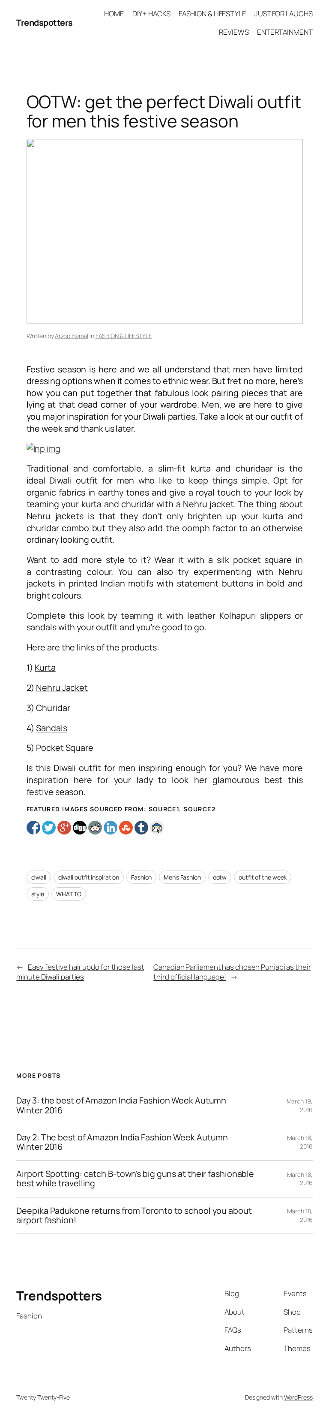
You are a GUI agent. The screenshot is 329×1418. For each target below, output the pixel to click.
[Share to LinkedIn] (110, 827)
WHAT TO (68, 894)
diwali (38, 877)
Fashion (141, 877)
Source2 (199, 809)
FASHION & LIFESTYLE (124, 336)
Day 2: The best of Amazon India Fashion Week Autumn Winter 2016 (122, 1142)
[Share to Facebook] (33, 827)
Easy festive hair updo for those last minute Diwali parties (80, 972)
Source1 (164, 809)
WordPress (298, 1397)
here (83, 780)
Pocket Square (64, 747)
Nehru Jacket (62, 687)
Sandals (51, 728)
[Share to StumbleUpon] (126, 827)
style (38, 894)
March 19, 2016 (300, 1105)
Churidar (53, 708)
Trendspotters (44, 22)
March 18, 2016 (300, 1142)
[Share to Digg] (80, 827)
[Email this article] (157, 827)
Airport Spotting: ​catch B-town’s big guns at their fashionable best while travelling (135, 1178)
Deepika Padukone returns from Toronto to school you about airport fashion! (133, 1215)
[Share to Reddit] (95, 827)
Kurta (45, 667)
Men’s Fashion (182, 877)
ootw (220, 877)
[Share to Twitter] (49, 827)
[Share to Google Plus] (64, 827)
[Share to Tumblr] (141, 827)
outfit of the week (263, 877)
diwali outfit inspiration (89, 877)
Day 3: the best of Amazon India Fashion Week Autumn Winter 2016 (121, 1105)
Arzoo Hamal (71, 336)
